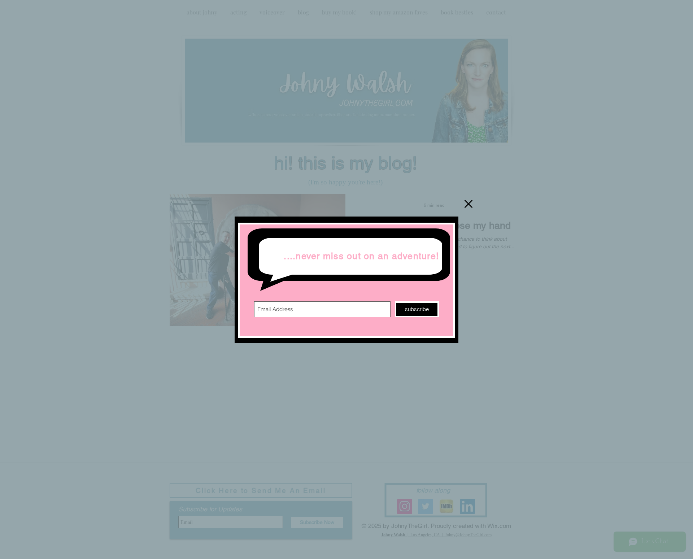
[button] (468, 204)
